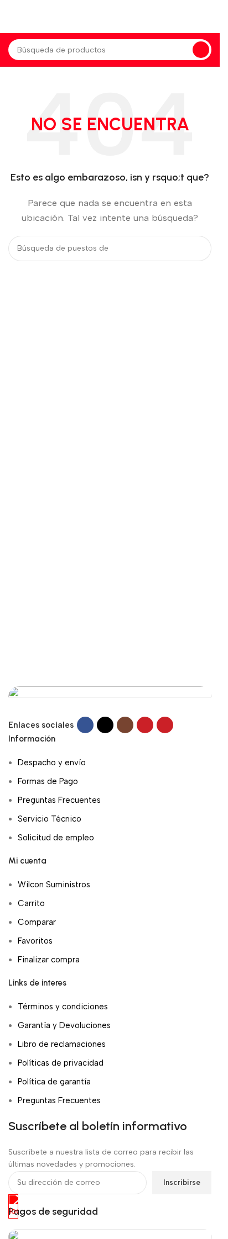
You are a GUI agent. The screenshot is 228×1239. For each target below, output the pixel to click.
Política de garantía (54, 1082)
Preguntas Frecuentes (59, 800)
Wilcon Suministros (54, 884)
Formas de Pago (48, 781)
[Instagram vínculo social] (125, 725)
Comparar (37, 922)
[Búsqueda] (201, 49)
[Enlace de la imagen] (109, 701)
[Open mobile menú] (13, 17)
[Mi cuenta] (211, 17)
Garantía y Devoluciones (64, 1025)
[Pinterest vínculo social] (165, 725)
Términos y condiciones (63, 1007)
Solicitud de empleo (56, 838)
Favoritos (35, 941)
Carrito (31, 903)
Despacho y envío (52, 762)
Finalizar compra (49, 960)
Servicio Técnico (49, 819)
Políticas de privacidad (60, 1063)
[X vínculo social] (105, 725)
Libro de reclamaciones (62, 1044)
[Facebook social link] (85, 725)
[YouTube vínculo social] (145, 725)
